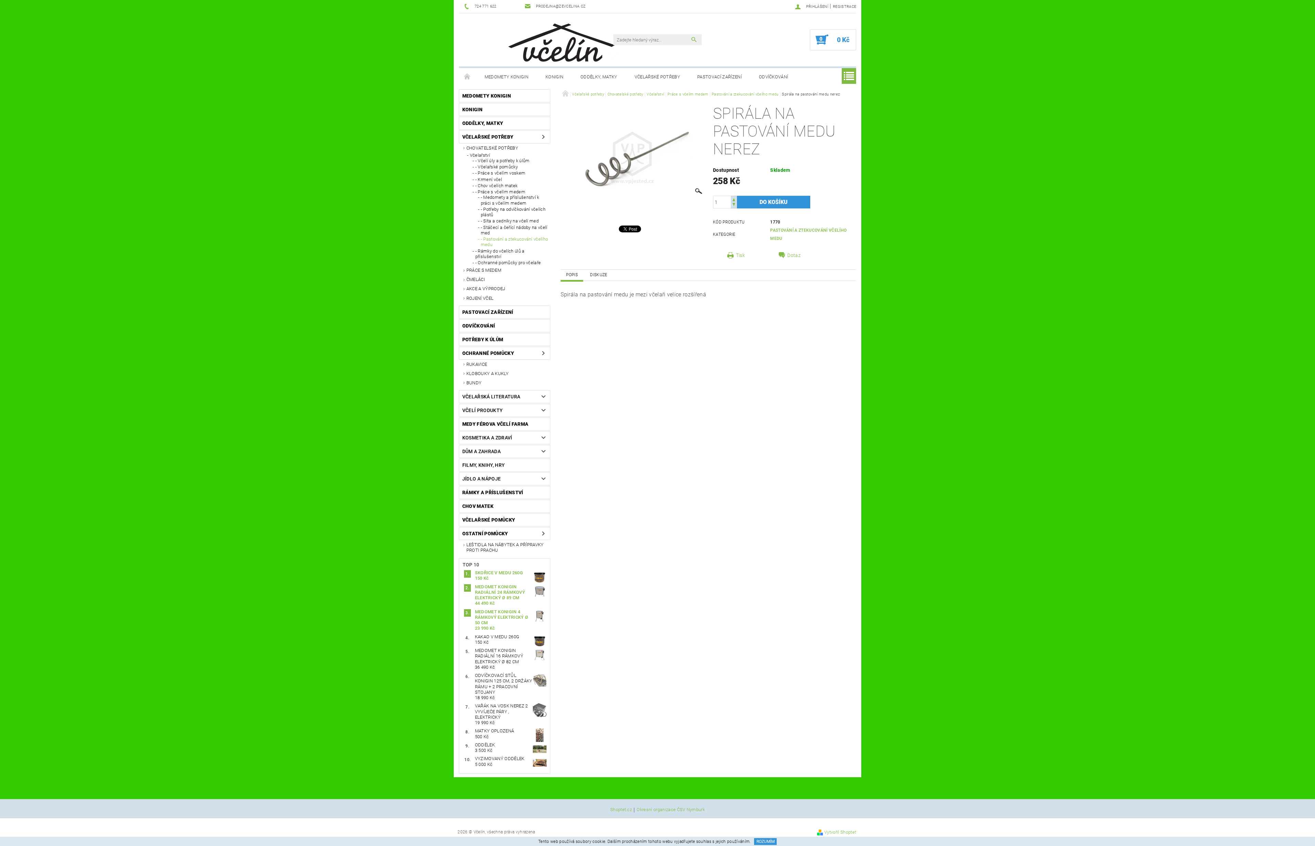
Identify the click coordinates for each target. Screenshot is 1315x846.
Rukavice (476, 364)
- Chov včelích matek (496, 185)
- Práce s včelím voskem (500, 173)
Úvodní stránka (467, 77)
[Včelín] (558, 40)
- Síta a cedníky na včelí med (510, 220)
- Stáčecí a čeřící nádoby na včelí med (514, 230)
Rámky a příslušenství (492, 492)
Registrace (844, 6)
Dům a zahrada (481, 451)
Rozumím (765, 841)
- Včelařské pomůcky (496, 166)
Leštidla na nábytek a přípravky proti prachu (505, 547)
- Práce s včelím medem (500, 191)
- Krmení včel (488, 179)
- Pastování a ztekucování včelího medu (514, 241)
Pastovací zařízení (719, 76)
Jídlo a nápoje (481, 479)
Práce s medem (483, 270)
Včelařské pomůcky (488, 520)
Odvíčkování (773, 76)
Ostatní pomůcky (485, 533)
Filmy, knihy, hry (483, 465)
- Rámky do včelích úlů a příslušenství (500, 253)
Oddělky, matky (598, 76)
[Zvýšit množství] (734, 199)
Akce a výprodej (485, 288)
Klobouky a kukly (487, 373)
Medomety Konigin (506, 76)
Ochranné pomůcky (488, 353)
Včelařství (480, 155)
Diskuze (598, 274)
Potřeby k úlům (482, 339)
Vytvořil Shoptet (840, 832)
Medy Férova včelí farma (495, 424)
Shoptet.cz (621, 809)
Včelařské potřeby (657, 76)
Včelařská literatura (491, 396)
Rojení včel (480, 298)
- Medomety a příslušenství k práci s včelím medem (510, 200)
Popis (572, 274)
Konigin (554, 76)
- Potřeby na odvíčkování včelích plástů (513, 212)
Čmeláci (475, 279)
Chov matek (477, 506)
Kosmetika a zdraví (487, 437)
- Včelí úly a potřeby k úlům (502, 160)
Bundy (474, 382)
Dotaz (794, 255)
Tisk (740, 255)
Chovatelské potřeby (492, 148)
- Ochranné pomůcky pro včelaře (508, 262)
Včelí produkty (482, 410)
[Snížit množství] (734, 205)
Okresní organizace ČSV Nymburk (671, 809)
